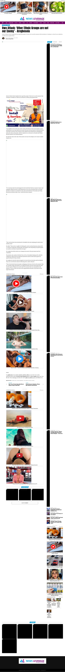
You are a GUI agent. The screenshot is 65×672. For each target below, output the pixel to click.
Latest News (57, 22)
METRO (41, 22)
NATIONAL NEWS (11, 22)
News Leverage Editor (9, 38)
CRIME (48, 22)
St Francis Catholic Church (29, 380)
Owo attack (14, 380)
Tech (27, 22)
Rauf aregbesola (21, 380)
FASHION (20, 22)
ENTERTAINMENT (36, 22)
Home (6, 22)
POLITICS (16, 22)
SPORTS (24, 22)
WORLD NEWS (52, 22)
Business (30, 22)
